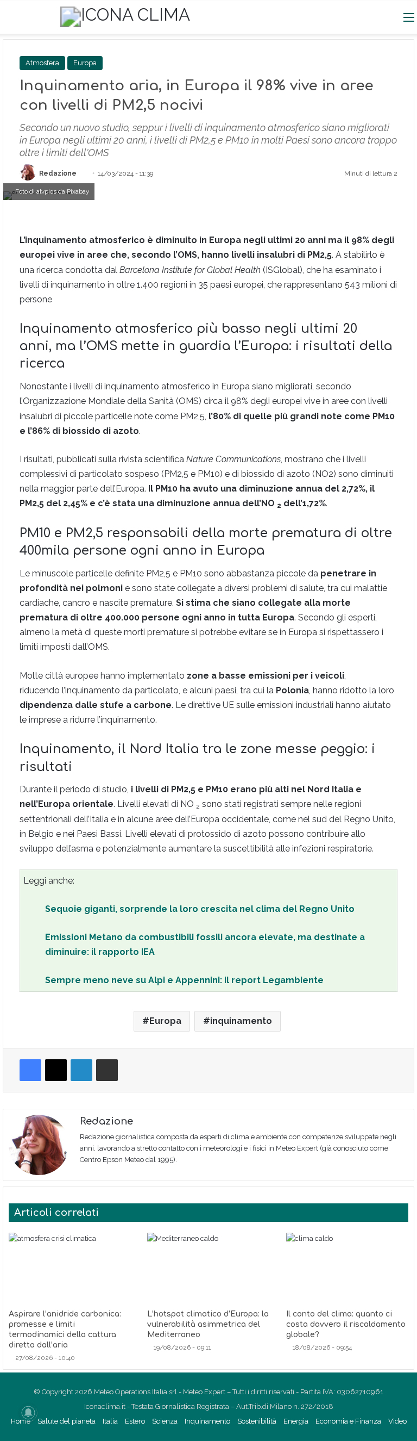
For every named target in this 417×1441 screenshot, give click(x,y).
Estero (135, 1421)
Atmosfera (42, 63)
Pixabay (78, 191)
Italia (110, 1421)
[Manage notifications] (28, 1412)
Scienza (165, 1421)
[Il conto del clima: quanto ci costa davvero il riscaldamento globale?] (347, 1268)
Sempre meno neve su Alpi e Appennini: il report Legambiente (184, 980)
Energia (295, 1421)
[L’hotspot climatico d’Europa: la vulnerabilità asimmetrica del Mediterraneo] (208, 1268)
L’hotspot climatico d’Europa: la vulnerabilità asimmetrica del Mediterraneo (208, 1324)
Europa (85, 63)
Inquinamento (207, 1421)
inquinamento (241, 1021)
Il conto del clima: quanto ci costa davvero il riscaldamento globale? (346, 1324)
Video (397, 1421)
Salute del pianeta (66, 1421)
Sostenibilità (256, 1421)
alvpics (46, 191)
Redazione (58, 173)
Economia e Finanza (348, 1421)
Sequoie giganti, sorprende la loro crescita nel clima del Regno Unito (200, 909)
